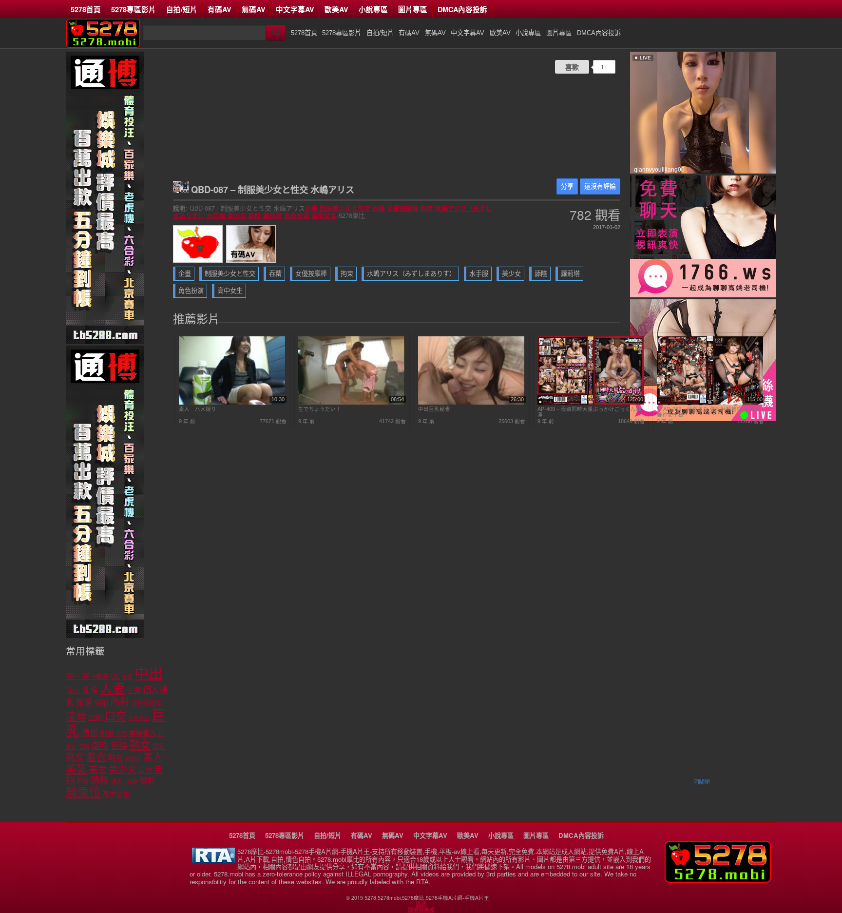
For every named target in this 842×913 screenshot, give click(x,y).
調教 (99, 780)
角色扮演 (296, 215)
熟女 (140, 745)
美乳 (76, 769)
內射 (120, 702)
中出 (148, 673)
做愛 (84, 702)
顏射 (147, 781)
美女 (98, 770)
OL (115, 676)
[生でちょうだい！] (351, 403)
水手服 (216, 215)
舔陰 (255, 215)
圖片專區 (412, 9)
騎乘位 (83, 792)
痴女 (75, 757)
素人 (153, 757)
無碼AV (254, 9)
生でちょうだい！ (319, 409)
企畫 (311, 208)
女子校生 (139, 718)
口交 (115, 716)
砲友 (115, 758)
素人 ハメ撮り (197, 409)
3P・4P (78, 676)
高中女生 (324, 215)
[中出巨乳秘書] (471, 403)
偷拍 (101, 703)
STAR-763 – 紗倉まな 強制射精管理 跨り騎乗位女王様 (708, 412)
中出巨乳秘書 (434, 409)
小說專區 (373, 9)
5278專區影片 (133, 9)
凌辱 (76, 716)
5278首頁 (86, 9)
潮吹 (100, 745)
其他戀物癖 (146, 703)
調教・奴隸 (124, 781)
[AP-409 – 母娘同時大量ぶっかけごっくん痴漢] (590, 403)
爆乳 (159, 746)
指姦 (121, 734)
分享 (567, 186)
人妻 (112, 689)
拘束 (427, 208)
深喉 (83, 747)
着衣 (96, 757)
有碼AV (219, 9)
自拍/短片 (181, 9)
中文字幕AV (295, 9)
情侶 (89, 733)
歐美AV (336, 9)
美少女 (237, 215)
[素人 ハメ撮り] (232, 403)
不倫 (127, 677)
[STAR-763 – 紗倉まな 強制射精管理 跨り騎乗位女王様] (710, 403)
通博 (421, 904)
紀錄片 (133, 758)
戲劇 (107, 733)
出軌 (95, 717)
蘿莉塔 (272, 215)
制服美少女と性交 (345, 208)
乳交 (73, 691)
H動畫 (101, 676)
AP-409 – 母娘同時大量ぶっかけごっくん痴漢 (589, 412)
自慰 (145, 770)
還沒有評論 (600, 186)
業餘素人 (142, 733)
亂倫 (90, 690)
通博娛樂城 (421, 910)
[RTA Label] (213, 860)
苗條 (82, 781)
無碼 (119, 746)
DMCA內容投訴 (462, 9)
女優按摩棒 (403, 208)
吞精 (378, 208)
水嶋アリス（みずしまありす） (411, 273)
